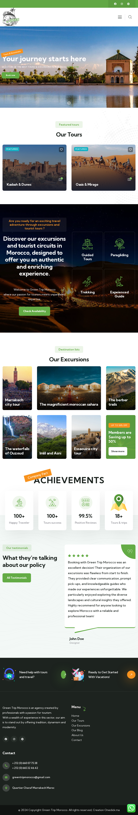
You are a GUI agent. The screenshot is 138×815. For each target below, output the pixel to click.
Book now (73, 67)
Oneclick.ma (112, 810)
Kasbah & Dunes (19, 184)
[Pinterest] (128, 4)
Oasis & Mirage (87, 184)
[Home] (11, 17)
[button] (134, 170)
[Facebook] (115, 4)
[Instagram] (122, 4)
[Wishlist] (61, 149)
